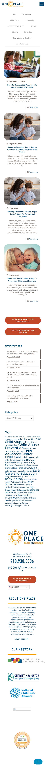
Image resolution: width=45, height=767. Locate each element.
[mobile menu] (42, 4)
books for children (12, 439)
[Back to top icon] (38, 761)
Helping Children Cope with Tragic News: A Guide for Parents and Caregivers (22, 214)
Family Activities (12, 482)
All (14, 14)
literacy (16, 492)
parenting (25, 495)
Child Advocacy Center (18, 452)
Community (29, 20)
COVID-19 (31, 468)
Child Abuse (26, 14)
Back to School (35, 436)
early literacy (14, 479)
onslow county (12, 495)
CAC (38, 439)
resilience (16, 500)
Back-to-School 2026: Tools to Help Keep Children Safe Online (21, 363)
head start (26, 487)
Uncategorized (22, 44)
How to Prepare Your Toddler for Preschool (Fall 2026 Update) (19, 397)
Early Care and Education (22, 472)
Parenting (28, 32)
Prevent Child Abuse (26, 498)
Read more (33, 107)
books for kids (28, 439)
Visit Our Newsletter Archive (23, 332)
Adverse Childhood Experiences (20, 436)
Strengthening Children (22, 38)
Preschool (11, 497)
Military (15, 32)
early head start (26, 476)
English (15, 587)
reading (9, 500)
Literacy (33, 26)
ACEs (7, 437)
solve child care (21, 503)
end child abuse (30, 479)
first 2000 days (22, 485)
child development (13, 460)
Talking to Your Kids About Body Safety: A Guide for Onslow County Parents (22, 352)
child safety (17, 463)
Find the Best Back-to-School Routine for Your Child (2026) (23, 386)
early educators (11, 477)
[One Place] (12, 4)
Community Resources (26, 465)
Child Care (14, 20)
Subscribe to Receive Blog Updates (23, 320)
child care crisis (30, 457)
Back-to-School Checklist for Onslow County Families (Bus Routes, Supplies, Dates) (22, 374)
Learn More (20, 639)
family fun (22, 482)
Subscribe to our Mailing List (22, 579)
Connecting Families (16, 26)
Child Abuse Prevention (22, 446)
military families (27, 493)
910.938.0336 (22, 561)
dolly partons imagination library (18, 471)
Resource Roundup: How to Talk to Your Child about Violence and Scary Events (22, 149)
